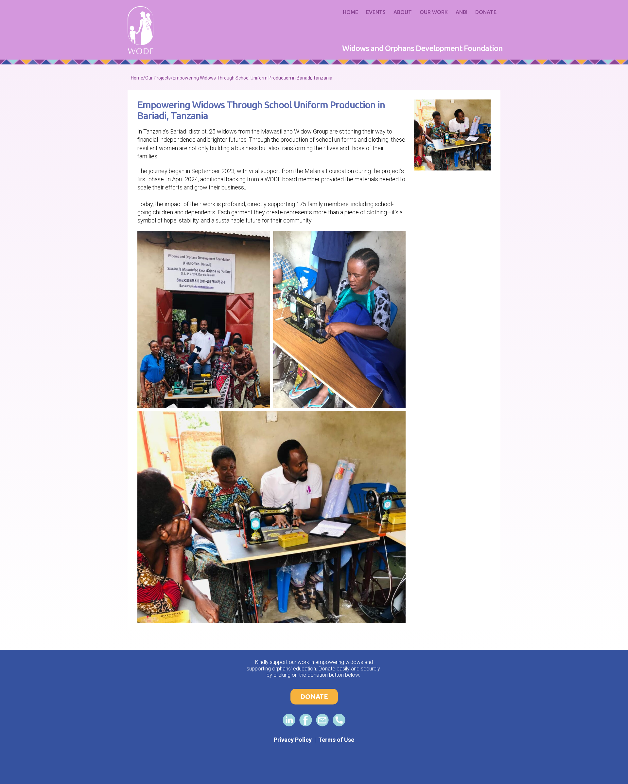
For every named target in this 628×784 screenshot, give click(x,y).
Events (376, 12)
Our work (434, 12)
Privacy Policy (293, 739)
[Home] (140, 30)
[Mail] (322, 720)
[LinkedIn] (289, 720)
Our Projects (158, 77)
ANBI (461, 12)
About (402, 12)
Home (350, 12)
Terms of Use (336, 739)
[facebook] (305, 720)
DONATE (314, 696)
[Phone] (339, 720)
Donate (486, 12)
